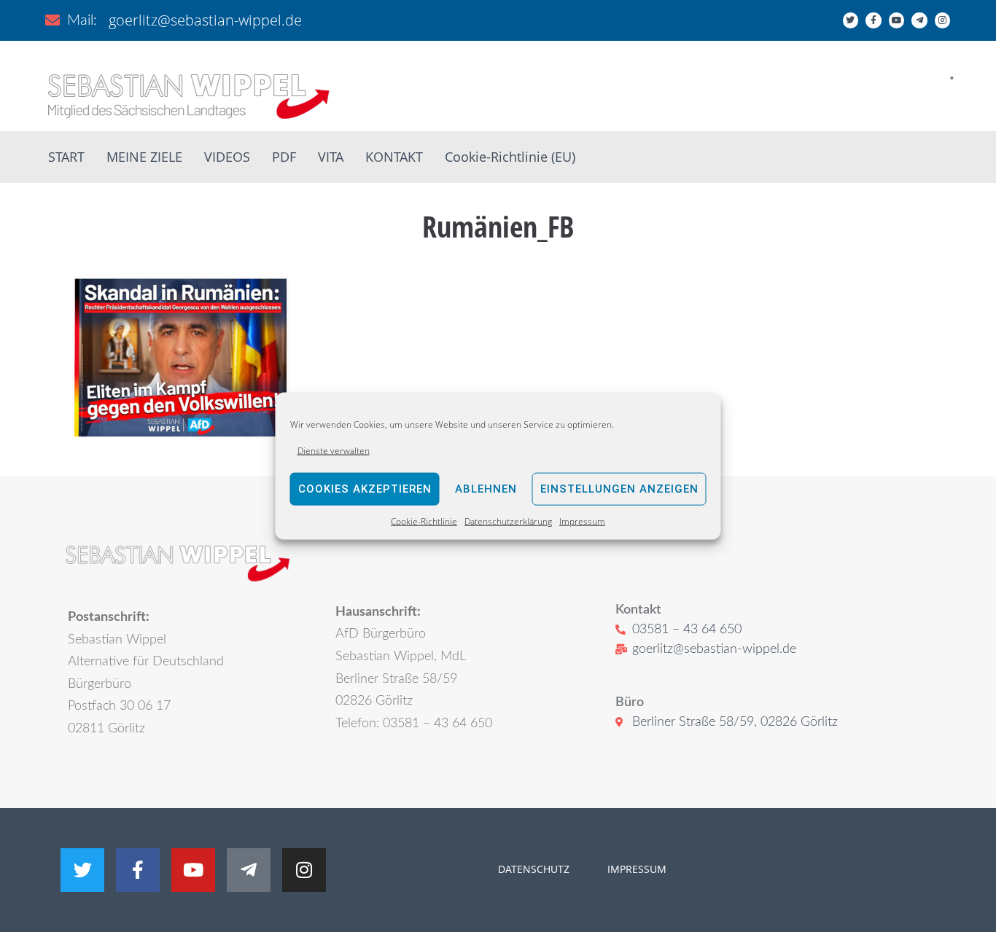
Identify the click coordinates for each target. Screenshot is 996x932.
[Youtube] (897, 20)
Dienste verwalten (333, 450)
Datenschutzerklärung (508, 521)
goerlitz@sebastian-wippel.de (205, 20)
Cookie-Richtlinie (424, 521)
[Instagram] (943, 20)
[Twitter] (851, 20)
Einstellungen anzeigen (619, 489)
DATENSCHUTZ (533, 869)
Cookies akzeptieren (365, 489)
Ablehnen (486, 489)
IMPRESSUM (635, 869)
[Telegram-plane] (919, 20)
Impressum (582, 521)
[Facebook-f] (873, 20)
